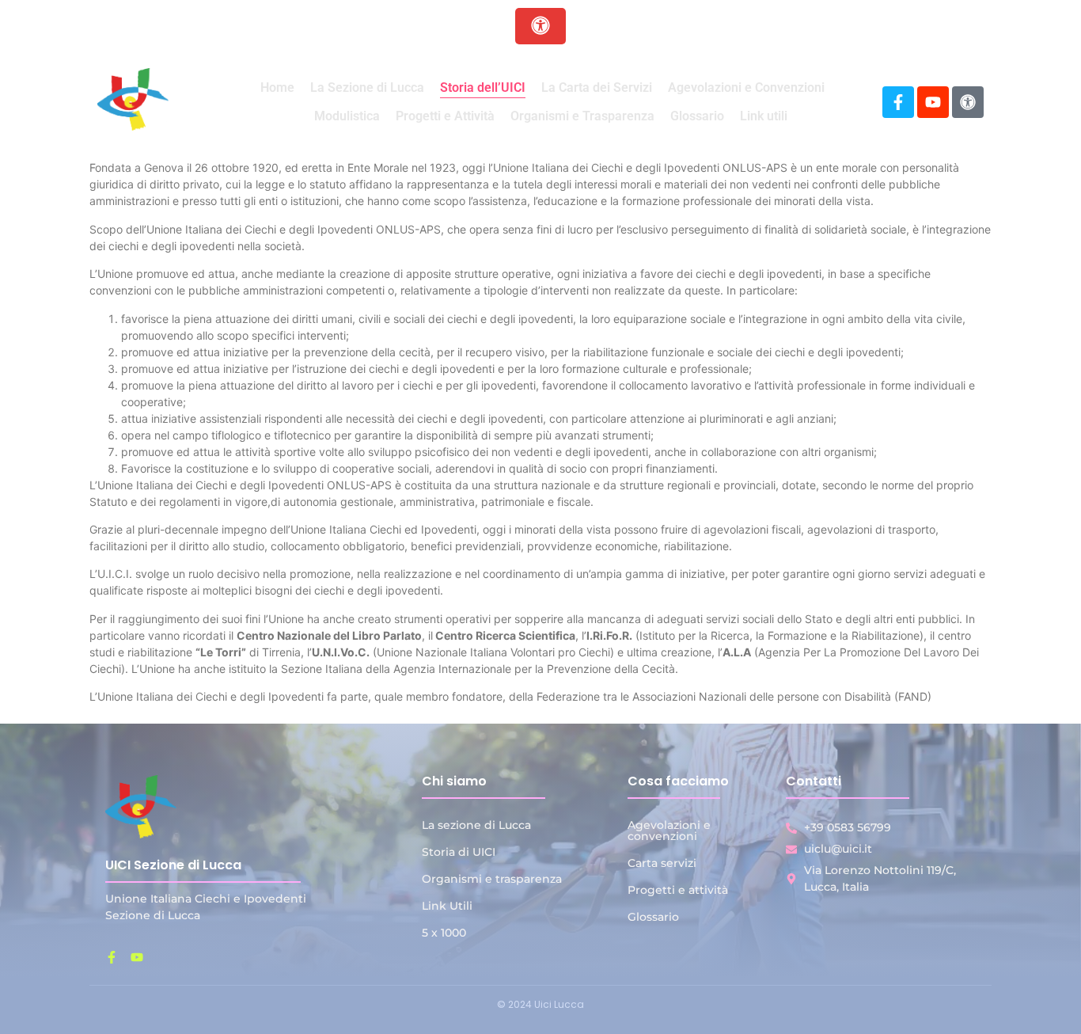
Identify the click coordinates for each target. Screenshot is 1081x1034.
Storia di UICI (458, 852)
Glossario (653, 917)
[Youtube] (933, 102)
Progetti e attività (678, 890)
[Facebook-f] (898, 102)
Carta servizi (662, 863)
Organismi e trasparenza (492, 879)
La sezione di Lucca (476, 825)
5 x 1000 (444, 933)
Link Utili (447, 906)
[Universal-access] (968, 102)
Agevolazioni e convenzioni (669, 830)
